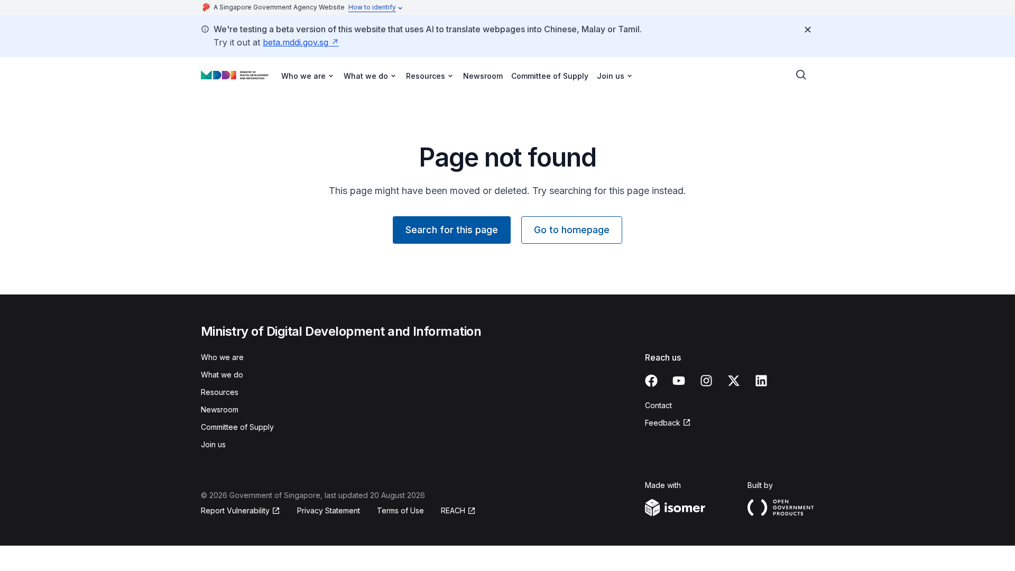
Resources (219, 392)
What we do (222, 374)
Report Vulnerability (235, 510)
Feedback (662, 422)
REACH (453, 510)
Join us (213, 444)
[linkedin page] (761, 380)
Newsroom (483, 75)
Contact (658, 405)
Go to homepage (572, 229)
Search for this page (451, 229)
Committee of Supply (549, 75)
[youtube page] (678, 380)
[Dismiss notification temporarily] (807, 29)
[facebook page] (651, 380)
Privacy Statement (328, 510)
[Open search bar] (801, 75)
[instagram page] (706, 380)
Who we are (222, 357)
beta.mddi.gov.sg (295, 42)
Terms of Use (400, 510)
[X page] (733, 380)
